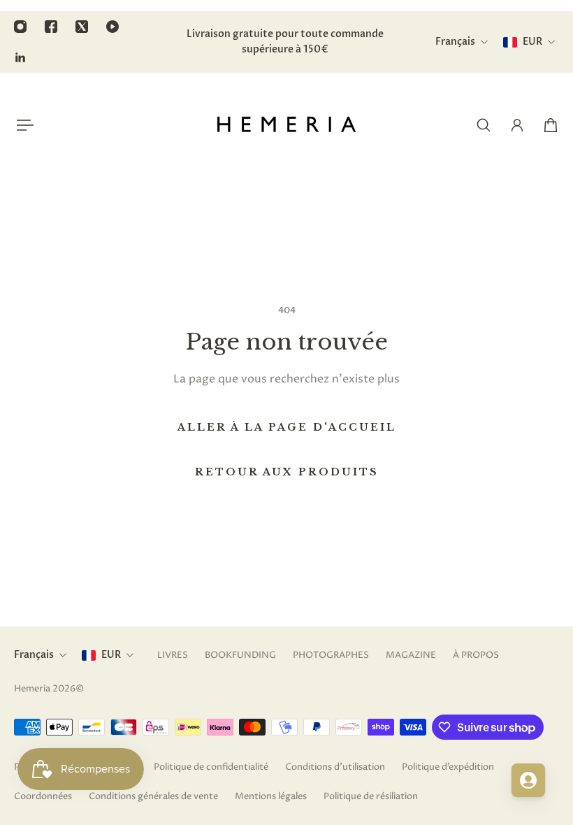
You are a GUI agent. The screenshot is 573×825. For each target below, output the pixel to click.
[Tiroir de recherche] (483, 125)
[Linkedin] (20, 57)
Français (34, 654)
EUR (111, 654)
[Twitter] (81, 26)
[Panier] (550, 125)
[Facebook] (51, 26)
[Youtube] (112, 26)
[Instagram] (20, 26)
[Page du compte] (517, 125)
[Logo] (286, 125)
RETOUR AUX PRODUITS (287, 472)
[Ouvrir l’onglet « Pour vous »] (528, 780)
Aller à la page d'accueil (286, 427)
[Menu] (22, 125)
